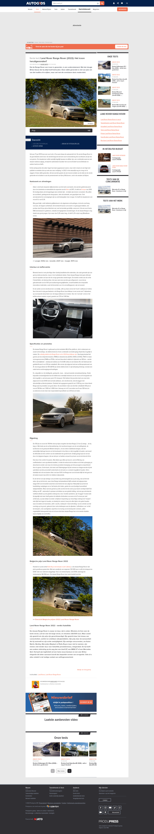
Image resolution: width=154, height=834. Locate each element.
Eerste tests (76, 793)
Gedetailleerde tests (79, 796)
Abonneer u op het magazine (107, 793)
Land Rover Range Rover (53, 674)
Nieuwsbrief (115, 812)
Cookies (64, 803)
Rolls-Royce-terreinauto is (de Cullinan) (59, 566)
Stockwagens (53, 793)
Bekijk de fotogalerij (84, 670)
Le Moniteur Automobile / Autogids (44, 813)
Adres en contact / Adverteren (45, 811)
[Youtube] (110, 807)
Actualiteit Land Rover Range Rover (111, 126)
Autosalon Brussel (31, 791)
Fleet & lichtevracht (84, 9)
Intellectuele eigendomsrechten (76, 803)
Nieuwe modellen (31, 798)
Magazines (96, 9)
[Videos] (101, 812)
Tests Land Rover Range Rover (110, 130)
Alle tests (75, 791)
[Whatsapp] (119, 807)
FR (127, 3)
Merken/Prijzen (46, 9)
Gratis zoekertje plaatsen (56, 796)
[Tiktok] (115, 807)
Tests (37, 9)
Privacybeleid (43, 803)
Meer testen (61, 771)
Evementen (29, 796)
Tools (55, 9)
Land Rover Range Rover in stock (111, 119)
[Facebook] (101, 807)
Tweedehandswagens (55, 791)
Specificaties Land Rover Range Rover (112, 137)
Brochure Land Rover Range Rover (111, 140)
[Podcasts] (105, 812)
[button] (69, 771)
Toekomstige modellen (32, 793)
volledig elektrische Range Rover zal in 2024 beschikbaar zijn (58, 354)
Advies (63, 9)
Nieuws (30, 9)
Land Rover (41, 674)
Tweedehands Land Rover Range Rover (113, 123)
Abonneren (122, 9)
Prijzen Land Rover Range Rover (110, 133)
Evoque (83, 189)
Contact (105, 800)
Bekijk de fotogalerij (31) (70, 143)
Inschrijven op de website (106, 791)
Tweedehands (72, 9)
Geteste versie (38, 146)
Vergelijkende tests (78, 798)
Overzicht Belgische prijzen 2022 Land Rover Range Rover (57, 619)
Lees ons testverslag (40, 143)
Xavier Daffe (44, 64)
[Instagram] (105, 807)
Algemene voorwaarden (54, 803)
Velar (67, 189)
